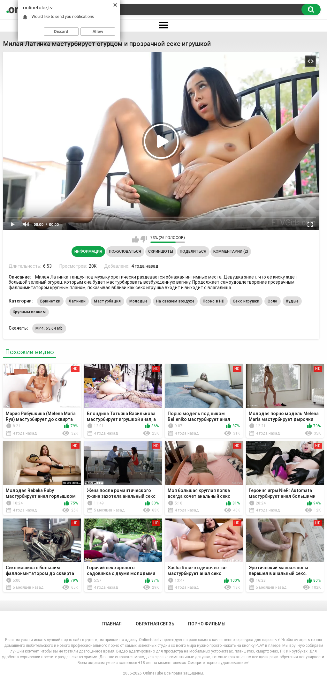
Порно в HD (213, 301)
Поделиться (193, 251)
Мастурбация (107, 301)
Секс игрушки (246, 301)
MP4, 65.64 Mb (49, 328)
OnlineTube (153, 673)
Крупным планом (29, 312)
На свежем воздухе (175, 301)
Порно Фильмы (206, 623)
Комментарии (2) (230, 251)
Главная (112, 623)
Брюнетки (50, 301)
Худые (292, 301)
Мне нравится (135, 239)
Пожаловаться (125, 251)
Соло (272, 301)
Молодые (138, 301)
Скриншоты (160, 251)
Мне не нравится (144, 239)
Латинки (77, 301)
